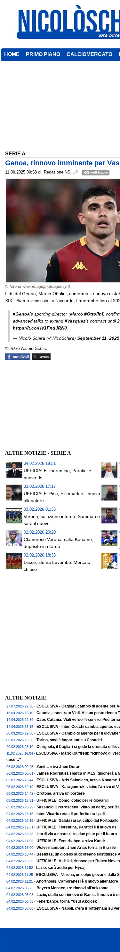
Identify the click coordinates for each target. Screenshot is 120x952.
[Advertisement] (53, 404)
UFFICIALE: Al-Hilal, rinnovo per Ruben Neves (78, 861)
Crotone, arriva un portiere (60, 793)
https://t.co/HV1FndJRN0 (40, 327)
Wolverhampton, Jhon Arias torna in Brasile (76, 847)
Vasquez (76, 320)
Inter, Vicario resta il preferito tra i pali (70, 814)
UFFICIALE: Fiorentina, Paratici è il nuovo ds (76, 827)
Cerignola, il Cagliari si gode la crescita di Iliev (78, 746)
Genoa (22, 313)
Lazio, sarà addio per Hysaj (60, 867)
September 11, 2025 (98, 338)
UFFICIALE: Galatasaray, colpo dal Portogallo (77, 820)
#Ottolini (93, 313)
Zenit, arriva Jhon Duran (58, 766)
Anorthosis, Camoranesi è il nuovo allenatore (77, 881)
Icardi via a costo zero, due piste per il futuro (76, 834)
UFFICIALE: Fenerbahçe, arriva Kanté (70, 841)
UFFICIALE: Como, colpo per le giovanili (72, 800)
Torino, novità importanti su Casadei (69, 740)
